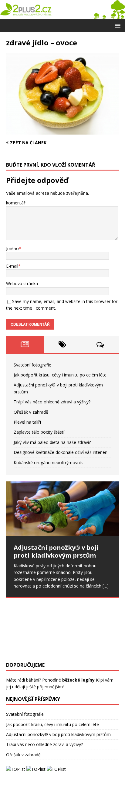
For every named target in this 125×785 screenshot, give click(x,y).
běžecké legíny (78, 680)
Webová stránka (22, 283)
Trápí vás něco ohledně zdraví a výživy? (52, 402)
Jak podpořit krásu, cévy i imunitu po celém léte (60, 375)
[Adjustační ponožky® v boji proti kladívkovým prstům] (62, 508)
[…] (106, 586)
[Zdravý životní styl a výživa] (62, 15)
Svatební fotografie (32, 365)
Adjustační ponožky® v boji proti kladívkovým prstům (58, 734)
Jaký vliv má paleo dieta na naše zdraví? (52, 442)
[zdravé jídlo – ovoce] (62, 131)
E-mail (12, 266)
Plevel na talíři (27, 422)
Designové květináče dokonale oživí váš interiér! (60, 452)
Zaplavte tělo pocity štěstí (39, 432)
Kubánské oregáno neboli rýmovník (48, 462)
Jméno (12, 248)
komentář (15, 203)
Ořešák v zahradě (31, 412)
